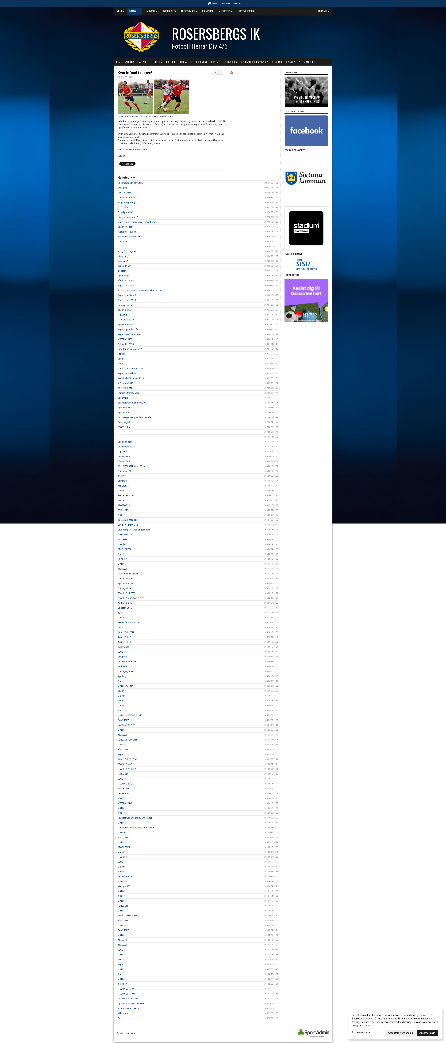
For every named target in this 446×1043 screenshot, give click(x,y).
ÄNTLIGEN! (123, 485)
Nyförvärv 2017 (125, 412)
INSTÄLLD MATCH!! (127, 915)
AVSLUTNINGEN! (126, 632)
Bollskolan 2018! (126, 344)
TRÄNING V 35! (125, 764)
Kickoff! (122, 744)
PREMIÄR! (122, 314)
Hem (121, 11)
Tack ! (120, 1018)
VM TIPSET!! (123, 788)
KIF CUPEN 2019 (126, 319)
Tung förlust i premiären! (130, 349)
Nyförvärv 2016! (125, 583)
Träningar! (123, 241)
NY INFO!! (122, 539)
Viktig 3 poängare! (127, 251)
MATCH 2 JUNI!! (125, 686)
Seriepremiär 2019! (127, 300)
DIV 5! (120, 627)
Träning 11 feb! (125, 588)
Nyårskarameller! (126, 324)
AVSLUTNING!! (125, 642)
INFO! (120, 959)
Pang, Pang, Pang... (127, 202)
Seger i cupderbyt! (127, 373)
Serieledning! (124, 266)
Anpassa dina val (361, 1032)
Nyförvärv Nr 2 (125, 407)
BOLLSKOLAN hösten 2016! (131, 466)
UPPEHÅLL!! (123, 793)
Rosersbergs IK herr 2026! (130, 183)
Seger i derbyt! (125, 310)
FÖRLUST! (123, 510)
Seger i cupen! (125, 441)
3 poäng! (122, 676)
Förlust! (121, 354)
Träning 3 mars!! (125, 578)
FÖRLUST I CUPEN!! (127, 739)
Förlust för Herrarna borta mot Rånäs (136, 827)
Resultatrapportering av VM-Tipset (135, 818)
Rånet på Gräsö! (126, 280)
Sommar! (122, 481)
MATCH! (122, 901)
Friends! (122, 544)
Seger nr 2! (123, 398)
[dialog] (395, 1024)
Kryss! (121, 476)
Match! (121, 705)
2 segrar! (122, 271)
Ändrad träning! (125, 603)
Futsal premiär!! (125, 212)
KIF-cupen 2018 (125, 383)
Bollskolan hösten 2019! (130, 236)
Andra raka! (123, 666)
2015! (120, 612)
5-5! (119, 710)
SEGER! (121, 515)
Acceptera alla (427, 1032)
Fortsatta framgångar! (129, 393)
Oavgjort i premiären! (128, 525)
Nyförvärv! (123, 261)
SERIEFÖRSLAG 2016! (128, 622)
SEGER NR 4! (124, 427)
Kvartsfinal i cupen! (135, 72)
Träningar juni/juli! (126, 197)
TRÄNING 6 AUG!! (126, 783)
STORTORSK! (124, 505)
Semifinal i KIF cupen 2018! (131, 378)
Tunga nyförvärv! (126, 305)
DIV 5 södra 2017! (126, 446)
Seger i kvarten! (125, 227)
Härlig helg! (123, 256)
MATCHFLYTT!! (125, 534)
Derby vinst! (123, 647)
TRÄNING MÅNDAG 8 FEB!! (131, 598)
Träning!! (122, 617)
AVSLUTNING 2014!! (127, 759)
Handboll (150, 11)
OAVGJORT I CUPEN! (128, 573)
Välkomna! (123, 1013)
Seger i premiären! (127, 295)
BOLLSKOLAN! (125, 388)
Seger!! (121, 681)
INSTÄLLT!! (123, 568)
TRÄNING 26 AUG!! (127, 661)
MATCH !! (122, 881)
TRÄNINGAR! (124, 461)
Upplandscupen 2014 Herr (131, 1003)
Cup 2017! (123, 451)
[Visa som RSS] (231, 73)
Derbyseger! (124, 422)
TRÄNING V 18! (125, 876)
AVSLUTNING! (125, 637)
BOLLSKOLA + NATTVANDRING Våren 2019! (139, 290)
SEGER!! (121, 813)
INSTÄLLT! (123, 940)
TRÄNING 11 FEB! (126, 593)
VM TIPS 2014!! (125, 803)
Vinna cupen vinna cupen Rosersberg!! (137, 222)
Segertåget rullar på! (128, 329)
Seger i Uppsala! (126, 285)
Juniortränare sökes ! (128, 1008)
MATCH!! (122, 564)
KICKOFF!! (122, 984)
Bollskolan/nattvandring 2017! (133, 402)
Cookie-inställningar (127, 1033)
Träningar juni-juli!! (127, 671)
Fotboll (133, 11)
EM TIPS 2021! (125, 192)
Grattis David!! (125, 500)
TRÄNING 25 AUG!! (127, 769)
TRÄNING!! (123, 857)
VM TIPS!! (122, 187)
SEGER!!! (122, 778)
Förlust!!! (122, 871)
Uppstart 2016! (125, 608)
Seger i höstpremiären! (129, 334)
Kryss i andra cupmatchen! (131, 368)
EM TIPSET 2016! (126, 495)
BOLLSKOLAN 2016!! (128, 520)
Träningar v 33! (125, 471)
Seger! (121, 358)
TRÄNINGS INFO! (126, 989)
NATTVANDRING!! (126, 725)
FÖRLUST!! (123, 749)
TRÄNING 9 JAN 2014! (129, 998)
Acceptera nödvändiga (400, 1032)
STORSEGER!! (124, 847)
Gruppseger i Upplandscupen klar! (135, 417)
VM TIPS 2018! (125, 339)
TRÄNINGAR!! (124, 456)
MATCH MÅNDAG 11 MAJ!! (131, 715)
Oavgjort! (122, 656)
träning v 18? (124, 886)
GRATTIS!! (122, 559)
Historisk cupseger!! (128, 217)
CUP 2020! (123, 207)
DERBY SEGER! (125, 549)
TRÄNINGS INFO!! (126, 993)
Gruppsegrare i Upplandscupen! (134, 529)
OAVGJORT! (123, 720)
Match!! (121, 695)
